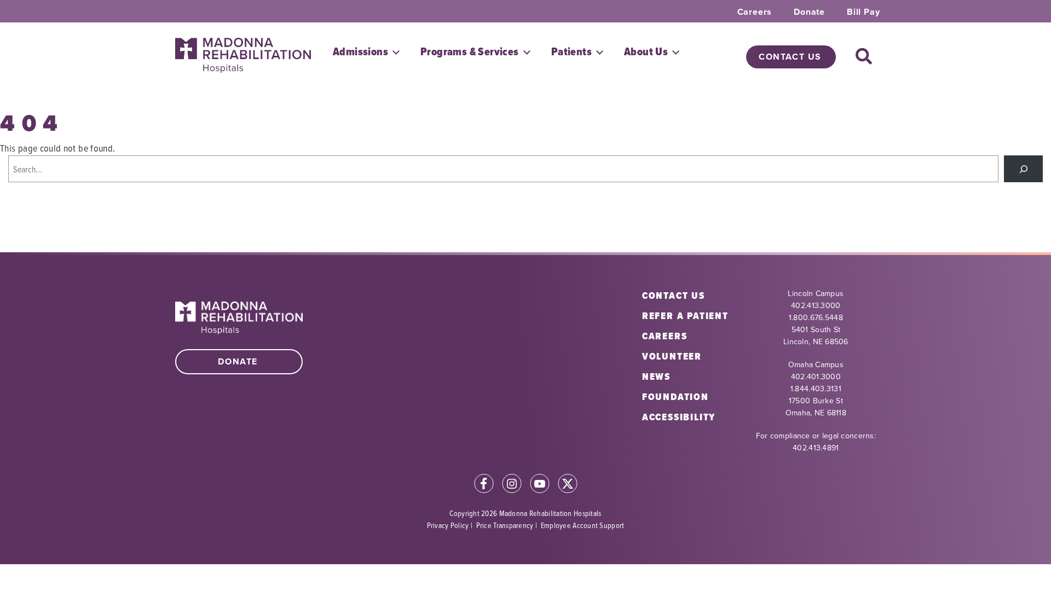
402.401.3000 (816, 377)
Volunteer (672, 356)
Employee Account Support (583, 525)
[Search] (1023, 168)
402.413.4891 (816, 448)
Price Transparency (505, 525)
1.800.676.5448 (816, 317)
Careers (754, 12)
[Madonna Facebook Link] (484, 485)
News (656, 376)
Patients (571, 52)
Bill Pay (863, 12)
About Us (646, 52)
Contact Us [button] (790, 56)
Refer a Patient (685, 316)
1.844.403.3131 (815, 389)
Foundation (675, 397)
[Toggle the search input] (864, 57)
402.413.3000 (815, 305)
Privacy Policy (448, 525)
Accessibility (678, 417)
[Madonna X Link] (568, 485)
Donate (809, 12)
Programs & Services (469, 52)
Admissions (360, 52)
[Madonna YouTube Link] (540, 485)
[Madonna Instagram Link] (512, 485)
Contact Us (673, 295)
